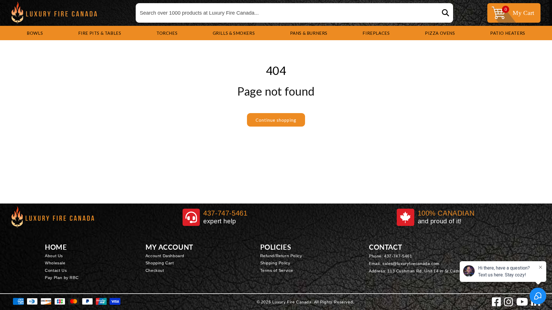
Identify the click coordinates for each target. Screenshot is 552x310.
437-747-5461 (398, 256)
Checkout (154, 270)
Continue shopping (276, 120)
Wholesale (55, 263)
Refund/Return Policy (281, 255)
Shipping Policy (275, 263)
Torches (166, 33)
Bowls (35, 33)
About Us (54, 255)
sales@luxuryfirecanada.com (411, 263)
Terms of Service (277, 270)
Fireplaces (376, 33)
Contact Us (56, 270)
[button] (35, 33)
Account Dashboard (164, 255)
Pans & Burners (308, 33)
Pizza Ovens (440, 33)
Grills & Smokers (234, 33)
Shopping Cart (159, 263)
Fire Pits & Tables (99, 33)
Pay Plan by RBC (61, 277)
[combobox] (294, 13)
